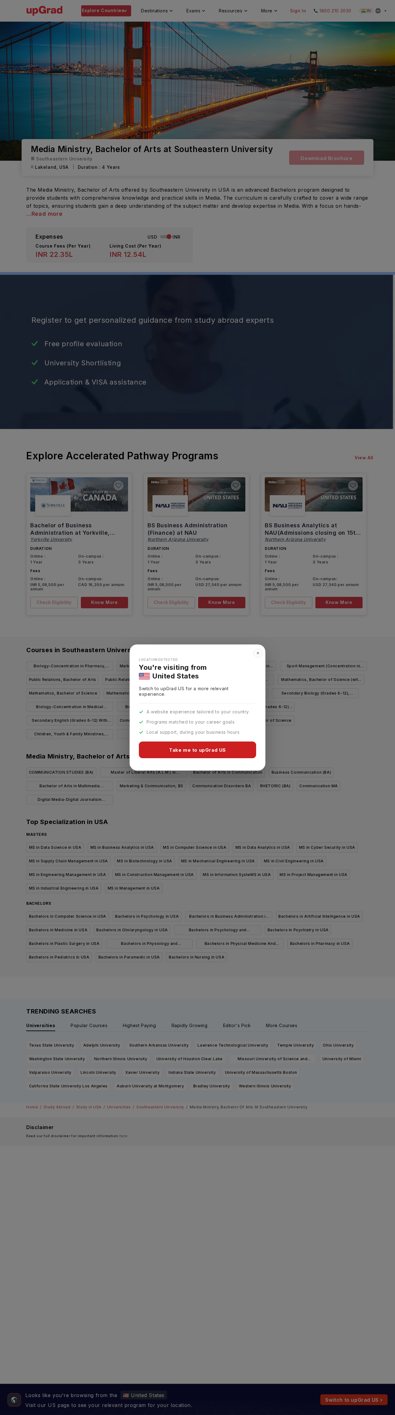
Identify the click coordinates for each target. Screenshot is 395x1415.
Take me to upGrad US (197, 750)
